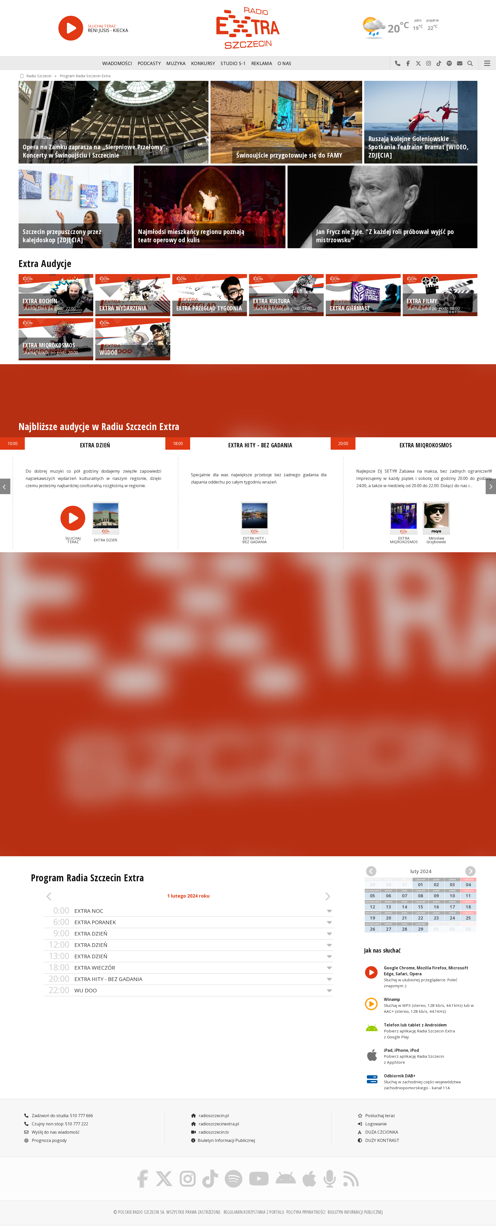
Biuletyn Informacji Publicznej (226, 1140)
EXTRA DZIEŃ (80, 933)
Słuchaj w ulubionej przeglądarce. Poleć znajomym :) (426, 976)
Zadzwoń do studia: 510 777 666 (62, 1115)
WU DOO (73, 990)
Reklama (261, 63)
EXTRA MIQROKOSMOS (426, 445)
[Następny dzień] (304, 896)
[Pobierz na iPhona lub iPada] (309, 1171)
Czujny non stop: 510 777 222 (59, 1124)
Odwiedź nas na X (418, 63)
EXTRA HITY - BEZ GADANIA (95, 979)
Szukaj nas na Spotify (449, 63)
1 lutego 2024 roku (188, 896)
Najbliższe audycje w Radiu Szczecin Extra (99, 426)
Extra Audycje (45, 263)
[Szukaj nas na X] (164, 1171)
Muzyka (175, 63)
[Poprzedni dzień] (72, 896)
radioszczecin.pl (213, 1115)
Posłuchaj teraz (379, 1115)
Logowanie (375, 1124)
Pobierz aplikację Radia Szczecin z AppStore (414, 1056)
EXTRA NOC (78, 910)
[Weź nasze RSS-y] (351, 1171)
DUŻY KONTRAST (381, 1140)
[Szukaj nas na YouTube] (259, 1171)
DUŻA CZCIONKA (381, 1132)
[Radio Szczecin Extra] (248, 28)
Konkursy (203, 63)
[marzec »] (467, 871)
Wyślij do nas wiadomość (459, 63)
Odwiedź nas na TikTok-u (439, 63)
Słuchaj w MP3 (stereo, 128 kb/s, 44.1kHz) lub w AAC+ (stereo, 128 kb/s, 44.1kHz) (429, 1005)
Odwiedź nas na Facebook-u (408, 63)
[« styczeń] (374, 871)
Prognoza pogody (49, 1140)
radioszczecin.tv (213, 1132)
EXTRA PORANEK (84, 922)
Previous (5, 486)
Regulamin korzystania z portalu (254, 1212)
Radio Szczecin (38, 75)
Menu (487, 63)
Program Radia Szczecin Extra (85, 75)
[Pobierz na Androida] (286, 1171)
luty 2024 (420, 871)
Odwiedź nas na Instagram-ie (428, 63)
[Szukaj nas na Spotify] (233, 1171)
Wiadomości (117, 63)
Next (491, 486)
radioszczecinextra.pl (218, 1124)
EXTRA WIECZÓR (82, 967)
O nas (284, 63)
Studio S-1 (233, 63)
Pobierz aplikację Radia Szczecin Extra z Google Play (419, 1030)
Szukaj (470, 63)
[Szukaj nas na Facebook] (143, 1171)
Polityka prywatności (306, 1212)
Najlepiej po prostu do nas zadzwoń (397, 63)
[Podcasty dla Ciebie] (330, 1171)
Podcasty (149, 63)
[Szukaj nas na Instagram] (187, 1171)
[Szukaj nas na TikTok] (210, 1171)
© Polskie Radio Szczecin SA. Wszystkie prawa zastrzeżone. (167, 1212)
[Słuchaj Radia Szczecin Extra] (70, 28)
